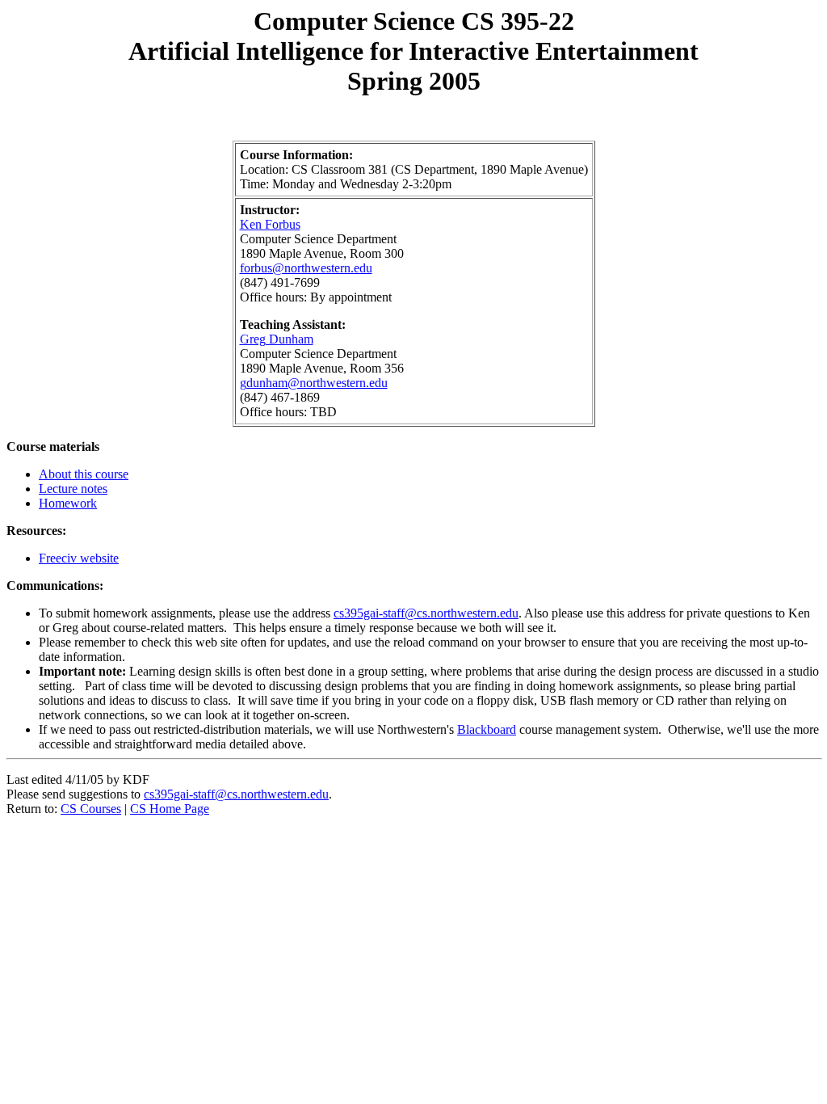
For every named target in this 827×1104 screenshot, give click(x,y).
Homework (68, 503)
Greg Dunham (276, 339)
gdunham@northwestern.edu (314, 383)
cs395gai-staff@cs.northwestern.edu (426, 613)
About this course (83, 474)
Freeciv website (79, 558)
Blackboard (486, 729)
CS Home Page (169, 808)
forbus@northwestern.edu (306, 268)
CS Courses (91, 808)
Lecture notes (73, 488)
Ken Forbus (270, 224)
